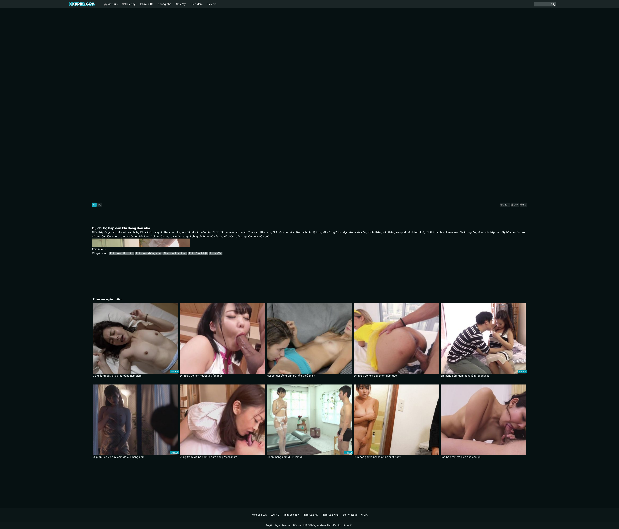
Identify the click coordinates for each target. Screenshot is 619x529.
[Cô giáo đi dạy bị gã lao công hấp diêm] (135, 338)
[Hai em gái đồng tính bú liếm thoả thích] (309, 338)
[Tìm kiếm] (553, 4)
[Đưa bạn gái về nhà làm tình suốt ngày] (396, 419)
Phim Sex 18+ (291, 514)
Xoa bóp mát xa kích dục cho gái (461, 457)
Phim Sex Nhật (198, 253)
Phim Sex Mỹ (310, 514)
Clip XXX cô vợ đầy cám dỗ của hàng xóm (118, 457)
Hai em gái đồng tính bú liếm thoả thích (291, 375)
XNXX (364, 514)
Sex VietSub (350, 514)
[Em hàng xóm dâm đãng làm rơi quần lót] (483, 338)
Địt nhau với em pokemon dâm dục (375, 375)
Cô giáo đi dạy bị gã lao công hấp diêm (117, 375)
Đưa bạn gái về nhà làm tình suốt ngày (377, 457)
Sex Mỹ (181, 4)
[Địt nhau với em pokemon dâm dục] (396, 338)
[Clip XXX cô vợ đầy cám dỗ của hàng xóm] (135, 419)
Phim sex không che (148, 253)
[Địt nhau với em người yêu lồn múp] (222, 338)
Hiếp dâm (197, 4)
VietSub (113, 4)
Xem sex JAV (260, 514)
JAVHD (275, 514)
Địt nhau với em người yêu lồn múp (201, 375)
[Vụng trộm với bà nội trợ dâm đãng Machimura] (222, 419)
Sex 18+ (212, 4)
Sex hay (130, 4)
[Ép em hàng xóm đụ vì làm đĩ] (309, 419)
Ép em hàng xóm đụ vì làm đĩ (285, 457)
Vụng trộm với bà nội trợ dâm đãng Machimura (208, 457)
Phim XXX (146, 4)
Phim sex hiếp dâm (121, 253)
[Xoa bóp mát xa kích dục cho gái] (483, 419)
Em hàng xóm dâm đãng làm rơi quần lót (466, 375)
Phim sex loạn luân (174, 253)
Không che (164, 4)
